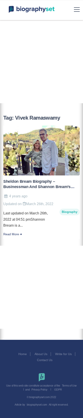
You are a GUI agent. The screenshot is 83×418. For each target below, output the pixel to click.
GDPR (58, 389)
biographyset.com (37, 404)
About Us (41, 354)
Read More (11, 234)
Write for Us (63, 354)
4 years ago (18, 196)
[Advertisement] (41, 61)
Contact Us (45, 360)
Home (22, 354)
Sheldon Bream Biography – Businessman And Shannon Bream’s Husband (37, 186)
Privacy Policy (39, 389)
